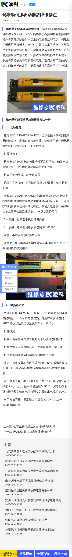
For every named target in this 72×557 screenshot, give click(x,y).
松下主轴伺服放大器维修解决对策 (34, 426)
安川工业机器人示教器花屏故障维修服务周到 (33, 500)
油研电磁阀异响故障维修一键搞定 (26, 520)
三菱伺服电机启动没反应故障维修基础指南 (31, 471)
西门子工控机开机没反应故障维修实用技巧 (31, 510)
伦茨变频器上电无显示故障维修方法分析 (30, 451)
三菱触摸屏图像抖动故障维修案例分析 (29, 490)
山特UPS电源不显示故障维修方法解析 (29, 480)
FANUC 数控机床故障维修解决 (32, 432)
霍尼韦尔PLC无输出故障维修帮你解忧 (29, 461)
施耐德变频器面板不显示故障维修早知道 (30, 529)
